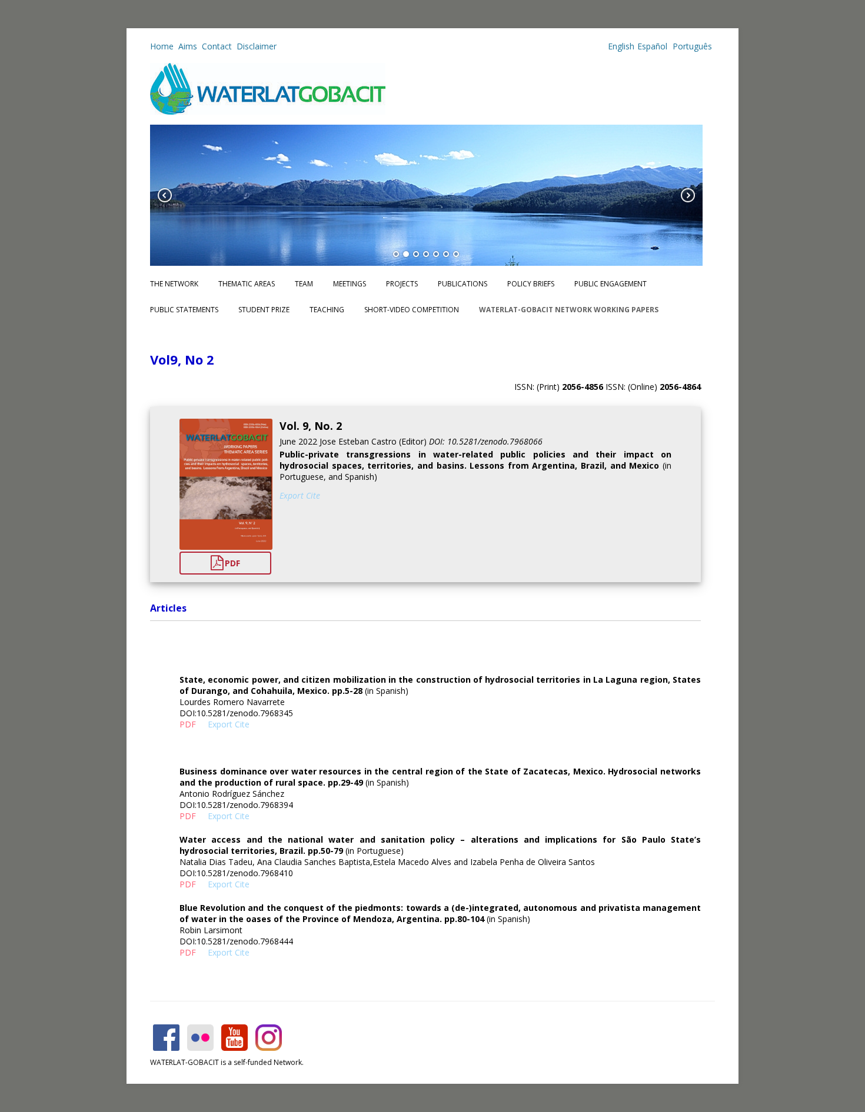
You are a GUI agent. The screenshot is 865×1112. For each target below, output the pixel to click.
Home (162, 46)
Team (304, 284)
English (621, 46)
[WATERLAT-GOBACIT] (267, 111)
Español (652, 46)
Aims (187, 46)
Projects (402, 284)
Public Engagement (610, 284)
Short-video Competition (411, 310)
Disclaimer (257, 46)
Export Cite (300, 495)
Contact (217, 46)
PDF (232, 563)
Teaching (327, 310)
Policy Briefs (530, 284)
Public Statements (184, 310)
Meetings (349, 284)
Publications (462, 284)
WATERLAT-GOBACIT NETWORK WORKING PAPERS (568, 310)
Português (691, 46)
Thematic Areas (246, 284)
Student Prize (264, 310)
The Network (174, 284)
